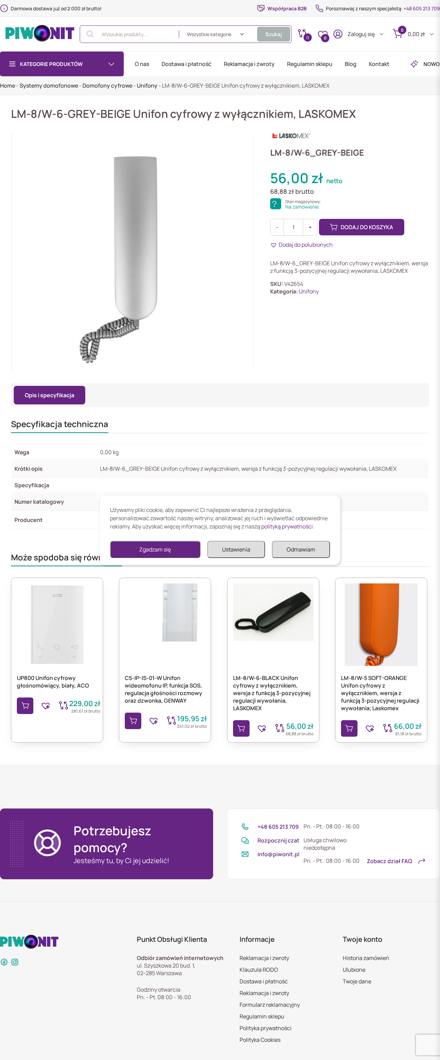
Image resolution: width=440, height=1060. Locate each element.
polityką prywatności (287, 526)
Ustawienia (236, 549)
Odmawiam (301, 549)
